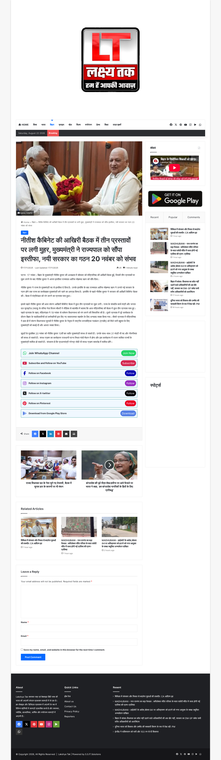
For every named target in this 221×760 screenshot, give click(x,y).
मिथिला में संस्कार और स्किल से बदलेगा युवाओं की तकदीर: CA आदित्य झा (144, 696)
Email (24, 636)
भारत (43, 124)
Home (25, 124)
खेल (70, 124)
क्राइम (61, 124)
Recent (154, 217)
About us (69, 701)
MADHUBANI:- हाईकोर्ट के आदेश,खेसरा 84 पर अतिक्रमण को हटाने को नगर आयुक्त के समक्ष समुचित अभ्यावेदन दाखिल (119, 543)
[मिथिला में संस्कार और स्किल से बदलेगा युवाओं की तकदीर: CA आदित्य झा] (38, 527)
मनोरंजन (88, 124)
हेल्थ (98, 124)
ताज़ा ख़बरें (117, 124)
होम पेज (67, 696)
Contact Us (70, 706)
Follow (130, 373)
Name (25, 622)
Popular (173, 217)
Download (128, 413)
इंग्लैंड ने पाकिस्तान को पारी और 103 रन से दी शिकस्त (137, 731)
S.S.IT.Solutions (93, 754)
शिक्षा (106, 124)
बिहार (52, 124)
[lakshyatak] (110, 59)
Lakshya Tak (64, 754)
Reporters (69, 716)
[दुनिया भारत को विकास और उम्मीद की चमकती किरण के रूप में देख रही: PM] (159, 305)
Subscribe (128, 363)
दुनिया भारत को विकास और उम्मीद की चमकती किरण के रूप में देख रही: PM (145, 726)
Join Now (128, 353)
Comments (194, 217)
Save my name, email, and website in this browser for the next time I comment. (64, 649)
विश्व (35, 124)
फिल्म (78, 124)
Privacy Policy (71, 711)
